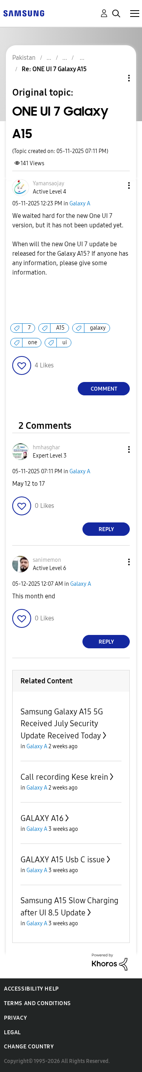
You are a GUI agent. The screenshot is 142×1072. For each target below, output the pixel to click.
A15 (60, 328)
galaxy (98, 328)
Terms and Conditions (37, 1003)
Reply (106, 529)
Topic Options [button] (115, 78)
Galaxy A (79, 203)
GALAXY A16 (42, 818)
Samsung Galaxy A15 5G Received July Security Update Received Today (62, 723)
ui (64, 342)
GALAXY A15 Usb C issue (63, 859)
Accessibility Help (31, 988)
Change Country (29, 1046)
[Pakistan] (23, 13)
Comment (104, 389)
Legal (12, 1032)
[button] (116, 185)
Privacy (15, 1018)
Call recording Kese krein (64, 777)
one (32, 342)
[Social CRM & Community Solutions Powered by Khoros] (109, 961)
